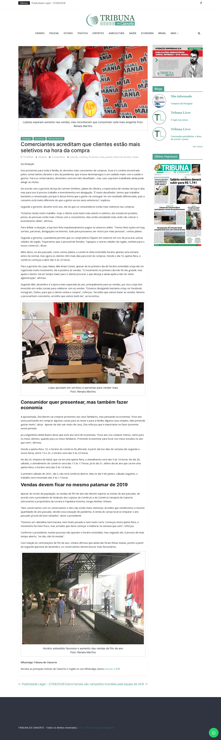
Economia (147, 33)
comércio (83, 157)
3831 (51, 718)
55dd (109, 718)
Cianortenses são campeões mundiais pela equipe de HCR (106, 684)
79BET (64, 718)
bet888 (117, 718)
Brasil (162, 33)
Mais (173, 33)
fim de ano (93, 157)
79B (45, 718)
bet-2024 (135, 718)
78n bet (190, 718)
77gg (104, 718)
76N (77, 718)
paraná (109, 157)
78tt (82, 718)
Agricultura (116, 33)
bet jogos (125, 718)
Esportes (98, 33)
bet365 (154, 718)
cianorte (73, 157)
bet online (145, 718)
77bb (197, 718)
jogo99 (88, 718)
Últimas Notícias (55, 138)
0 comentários (58, 157)
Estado (68, 33)
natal (102, 157)
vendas (135, 157)
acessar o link (111, 668)
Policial (54, 33)
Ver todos (198, 146)
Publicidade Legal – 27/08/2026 (49, 3)
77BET (57, 718)
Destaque (26, 138)
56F (41, 718)
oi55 (166, 718)
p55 (171, 718)
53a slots (113, 722)
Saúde (132, 33)
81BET (71, 718)
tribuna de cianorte (121, 157)
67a (161, 718)
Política (83, 33)
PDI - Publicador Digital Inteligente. (96, 727)
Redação (43, 157)
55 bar (177, 718)
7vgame (96, 718)
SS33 (36, 718)
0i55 (183, 718)
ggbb (105, 722)
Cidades (39, 33)
